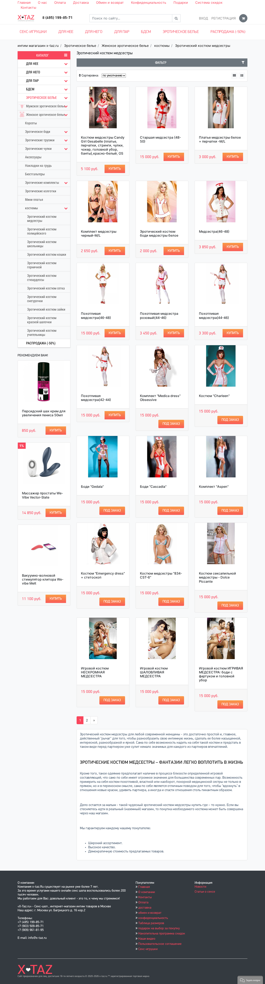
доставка (144, 907)
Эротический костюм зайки (46, 309)
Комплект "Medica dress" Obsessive (160, 398)
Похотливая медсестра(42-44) (96, 398)
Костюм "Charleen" (214, 396)
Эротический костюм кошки (46, 254)
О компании (146, 892)
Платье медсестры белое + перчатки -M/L (220, 139)
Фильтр (160, 63)
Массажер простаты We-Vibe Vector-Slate (42, 495)
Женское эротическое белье (125, 46)
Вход (203, 18)
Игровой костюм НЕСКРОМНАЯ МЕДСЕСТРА (95, 672)
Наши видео (146, 938)
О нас (42, 2)
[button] (250, 980)
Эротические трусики (39, 140)
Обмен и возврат (110, 2)
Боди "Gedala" (92, 486)
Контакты (28, 7)
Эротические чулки (38, 148)
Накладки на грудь (38, 165)
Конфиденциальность (148, 2)
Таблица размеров (151, 923)
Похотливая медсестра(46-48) (96, 315)
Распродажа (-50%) (228, 32)
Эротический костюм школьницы (41, 244)
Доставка (81, 2)
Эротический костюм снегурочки (41, 299)
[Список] (241, 76)
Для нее (65, 32)
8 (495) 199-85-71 (57, 18)
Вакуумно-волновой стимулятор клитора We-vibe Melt (42, 579)
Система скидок (209, 2)
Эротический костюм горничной (41, 265)
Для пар (121, 32)
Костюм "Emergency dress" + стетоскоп (103, 575)
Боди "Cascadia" (153, 486)
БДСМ (146, 32)
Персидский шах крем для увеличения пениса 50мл (43, 413)
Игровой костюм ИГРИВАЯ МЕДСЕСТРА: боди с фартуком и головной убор (221, 674)
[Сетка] (234, 76)
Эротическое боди (37, 132)
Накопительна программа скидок (161, 933)
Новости (200, 886)
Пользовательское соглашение (160, 944)
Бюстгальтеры (35, 174)
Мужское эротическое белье (45, 106)
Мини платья (34, 199)
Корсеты (31, 123)
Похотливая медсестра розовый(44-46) (159, 315)
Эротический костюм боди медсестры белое (159, 233)
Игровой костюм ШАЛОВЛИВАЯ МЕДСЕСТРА (154, 672)
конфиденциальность (153, 918)
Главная (24, 2)
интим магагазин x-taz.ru (38, 46)
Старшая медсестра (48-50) (160, 139)
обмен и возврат (149, 913)
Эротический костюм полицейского (41, 231)
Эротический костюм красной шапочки (41, 320)
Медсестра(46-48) (214, 231)
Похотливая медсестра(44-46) (214, 315)
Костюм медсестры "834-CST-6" (161, 575)
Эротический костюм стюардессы (41, 278)
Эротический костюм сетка (46, 288)
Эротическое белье (181, 32)
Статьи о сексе (205, 891)
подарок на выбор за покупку (159, 928)
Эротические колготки (40, 191)
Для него (93, 32)
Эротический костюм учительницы (41, 332)
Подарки (180, 2)
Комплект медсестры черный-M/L (98, 233)
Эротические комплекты (42, 182)
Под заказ (171, 424)
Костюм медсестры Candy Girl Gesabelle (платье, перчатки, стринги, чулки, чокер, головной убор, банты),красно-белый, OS (102, 145)
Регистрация (223, 18)
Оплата (60, 2)
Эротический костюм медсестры (202, 46)
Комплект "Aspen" (214, 486)
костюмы (162, 46)
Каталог (42, 55)
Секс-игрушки (33, 32)
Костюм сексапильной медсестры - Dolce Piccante (217, 577)
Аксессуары (33, 157)
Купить (56, 430)
